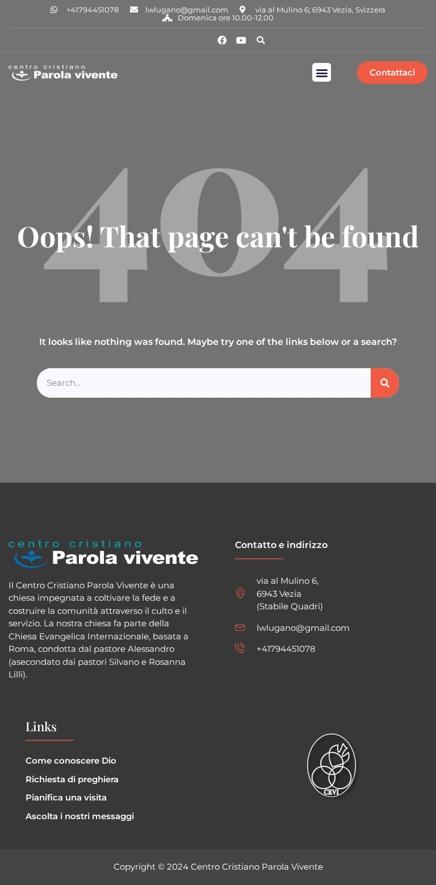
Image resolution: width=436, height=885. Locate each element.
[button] (260, 40)
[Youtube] (241, 40)
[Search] (385, 383)
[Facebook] (222, 40)
